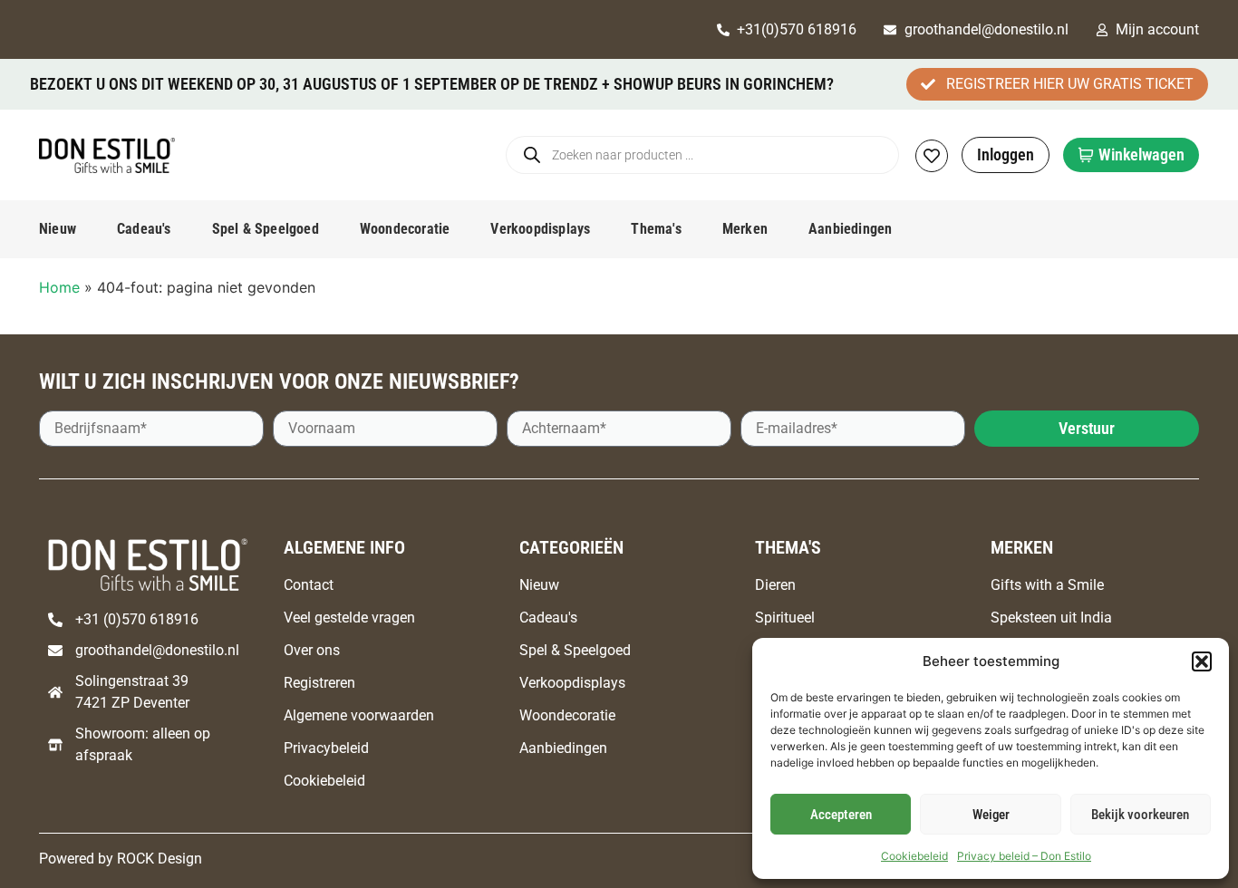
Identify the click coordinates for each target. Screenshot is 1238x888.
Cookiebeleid (914, 856)
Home (59, 287)
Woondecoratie (405, 228)
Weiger (991, 814)
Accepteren (841, 814)
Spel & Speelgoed (265, 228)
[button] (1202, 661)
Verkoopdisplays (540, 228)
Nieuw (57, 228)
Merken (745, 228)
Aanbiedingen (850, 228)
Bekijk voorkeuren (1140, 814)
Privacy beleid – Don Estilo (1024, 856)
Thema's (656, 228)
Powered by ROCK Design (120, 858)
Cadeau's (144, 228)
